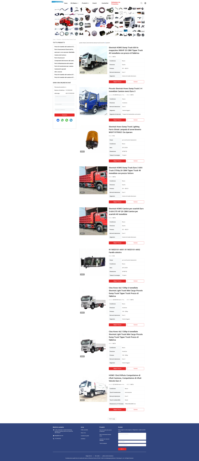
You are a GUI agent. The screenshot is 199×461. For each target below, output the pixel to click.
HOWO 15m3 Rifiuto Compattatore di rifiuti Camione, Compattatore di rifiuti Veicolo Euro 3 (125, 378)
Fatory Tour (83, 432)
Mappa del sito (89, 455)
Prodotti (59, 39)
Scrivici (136, 81)
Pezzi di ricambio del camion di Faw (64, 74)
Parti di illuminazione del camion (63, 63)
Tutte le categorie (103, 443)
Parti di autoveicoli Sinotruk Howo (64, 49)
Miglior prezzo (117, 81)
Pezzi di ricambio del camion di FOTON (64, 77)
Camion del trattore (60, 55)
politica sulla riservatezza (107, 455)
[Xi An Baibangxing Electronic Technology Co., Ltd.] (57, 1)
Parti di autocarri (59, 58)
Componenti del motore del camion (64, 60)
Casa (54, 39)
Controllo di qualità (85, 435)
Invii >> (122, 449)
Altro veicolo (58, 72)
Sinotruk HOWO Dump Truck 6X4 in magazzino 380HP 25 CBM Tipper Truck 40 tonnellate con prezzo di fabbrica (126, 50)
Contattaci (83, 438)
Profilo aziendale (84, 429)
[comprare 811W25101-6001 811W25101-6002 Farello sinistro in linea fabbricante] (93, 262)
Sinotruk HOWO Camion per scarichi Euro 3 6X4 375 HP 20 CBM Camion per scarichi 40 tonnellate (126, 211)
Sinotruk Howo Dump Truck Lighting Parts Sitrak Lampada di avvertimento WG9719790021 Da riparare (125, 129)
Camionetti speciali (60, 69)
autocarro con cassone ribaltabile (64, 52)
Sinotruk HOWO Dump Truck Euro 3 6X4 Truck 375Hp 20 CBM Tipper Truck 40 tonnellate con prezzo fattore (125, 170)
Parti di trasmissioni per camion (63, 66)
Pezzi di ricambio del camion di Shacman (64, 46)
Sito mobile (97, 455)
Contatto (64, 115)
